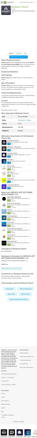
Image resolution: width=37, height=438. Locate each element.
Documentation (5, 400)
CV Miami (9, 209)
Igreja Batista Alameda (12, 140)
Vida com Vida (10, 166)
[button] (18, 264)
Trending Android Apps (25, 360)
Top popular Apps (24, 363)
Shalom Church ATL (12, 241)
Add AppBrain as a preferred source (12, 268)
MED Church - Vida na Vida (13, 147)
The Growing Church (12, 216)
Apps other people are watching (18, 299)
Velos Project (10, 178)
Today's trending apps (26, 288)
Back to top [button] (33, 424)
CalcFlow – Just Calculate (7, 377)
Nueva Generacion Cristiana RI (14, 228)
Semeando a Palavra (12, 153)
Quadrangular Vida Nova (13, 185)
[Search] (34, 2)
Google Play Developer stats (27, 356)
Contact (3, 393)
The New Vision (11, 235)
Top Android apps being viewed (8, 374)
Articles (3, 408)
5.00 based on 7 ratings (24, 120)
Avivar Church (10, 222)
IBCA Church (10, 159)
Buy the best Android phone (26, 367)
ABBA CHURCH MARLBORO (14, 197)
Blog (2, 411)
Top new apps (9, 288)
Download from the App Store (19, 56)
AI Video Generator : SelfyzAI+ (8, 384)
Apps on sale (11, 294)
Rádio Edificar (10, 172)
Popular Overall (25, 294)
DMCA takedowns (5, 404)
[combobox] (26, 2)
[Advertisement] (18, 33)
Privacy (3, 397)
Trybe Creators (5, 381)
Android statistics (24, 353)
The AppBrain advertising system (7, 416)
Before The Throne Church (13, 203)
